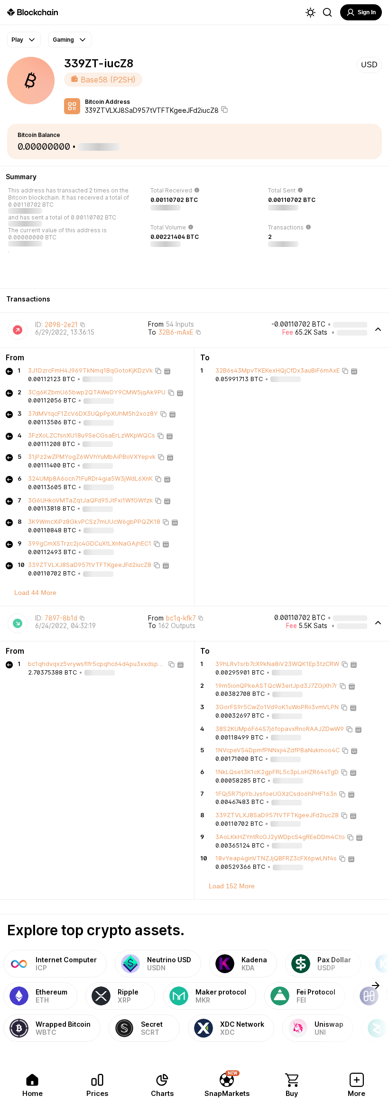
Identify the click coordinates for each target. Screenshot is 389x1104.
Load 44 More (35, 592)
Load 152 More (232, 886)
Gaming (63, 39)
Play (17, 39)
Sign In (367, 12)
